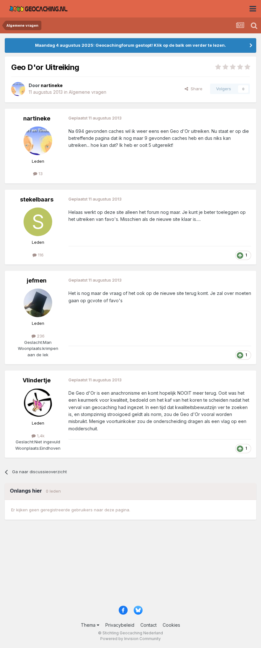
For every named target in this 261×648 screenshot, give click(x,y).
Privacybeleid (119, 625)
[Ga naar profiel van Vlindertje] (38, 402)
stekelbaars (36, 199)
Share (195, 88)
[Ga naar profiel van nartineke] (18, 89)
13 (40, 173)
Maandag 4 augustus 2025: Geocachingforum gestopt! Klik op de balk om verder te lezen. (130, 45)
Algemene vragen (87, 92)
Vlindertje (37, 380)
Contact (148, 625)
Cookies (171, 625)
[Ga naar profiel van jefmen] (38, 303)
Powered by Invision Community (130, 638)
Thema (89, 625)
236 (40, 335)
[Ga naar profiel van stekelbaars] (38, 222)
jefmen (36, 280)
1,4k (40, 435)
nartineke (36, 118)
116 (40, 254)
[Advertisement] (130, 565)
